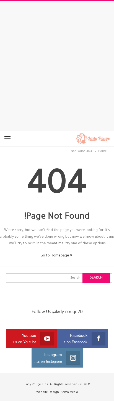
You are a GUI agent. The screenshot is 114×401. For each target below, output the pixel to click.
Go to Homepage (55, 256)
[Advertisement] (57, 66)
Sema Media (69, 392)
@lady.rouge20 (67, 312)
